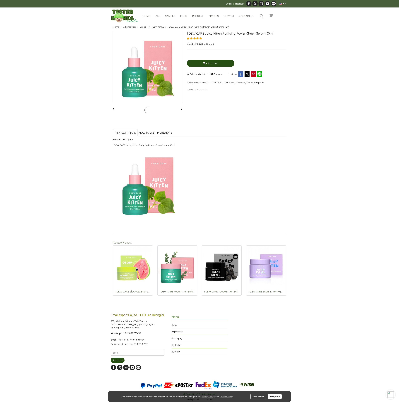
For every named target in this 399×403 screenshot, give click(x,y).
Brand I (204, 82)
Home (146, 16)
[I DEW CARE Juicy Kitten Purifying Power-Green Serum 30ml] (147, 67)
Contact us (246, 16)
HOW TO (175, 351)
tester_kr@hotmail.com (132, 339)
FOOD (183, 16)
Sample (170, 16)
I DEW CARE (216, 82)
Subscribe (118, 360)
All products (177, 331)
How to (229, 16)
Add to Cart (211, 63)
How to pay (176, 338)
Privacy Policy (208, 396)
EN (284, 3)
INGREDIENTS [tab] (164, 132)
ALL (157, 16)
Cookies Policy (226, 396)
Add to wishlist (197, 74)
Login (229, 3)
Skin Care (229, 82)
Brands (214, 16)
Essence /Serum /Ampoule (250, 82)
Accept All (275, 396)
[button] (261, 16)
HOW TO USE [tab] (146, 132)
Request (197, 16)
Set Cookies (258, 396)
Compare (218, 74)
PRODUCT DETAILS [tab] (125, 132)
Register (239, 3)
